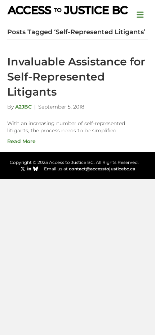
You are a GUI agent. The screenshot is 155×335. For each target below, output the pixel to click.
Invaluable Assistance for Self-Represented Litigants (76, 76)
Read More (21, 141)
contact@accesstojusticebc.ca (102, 168)
